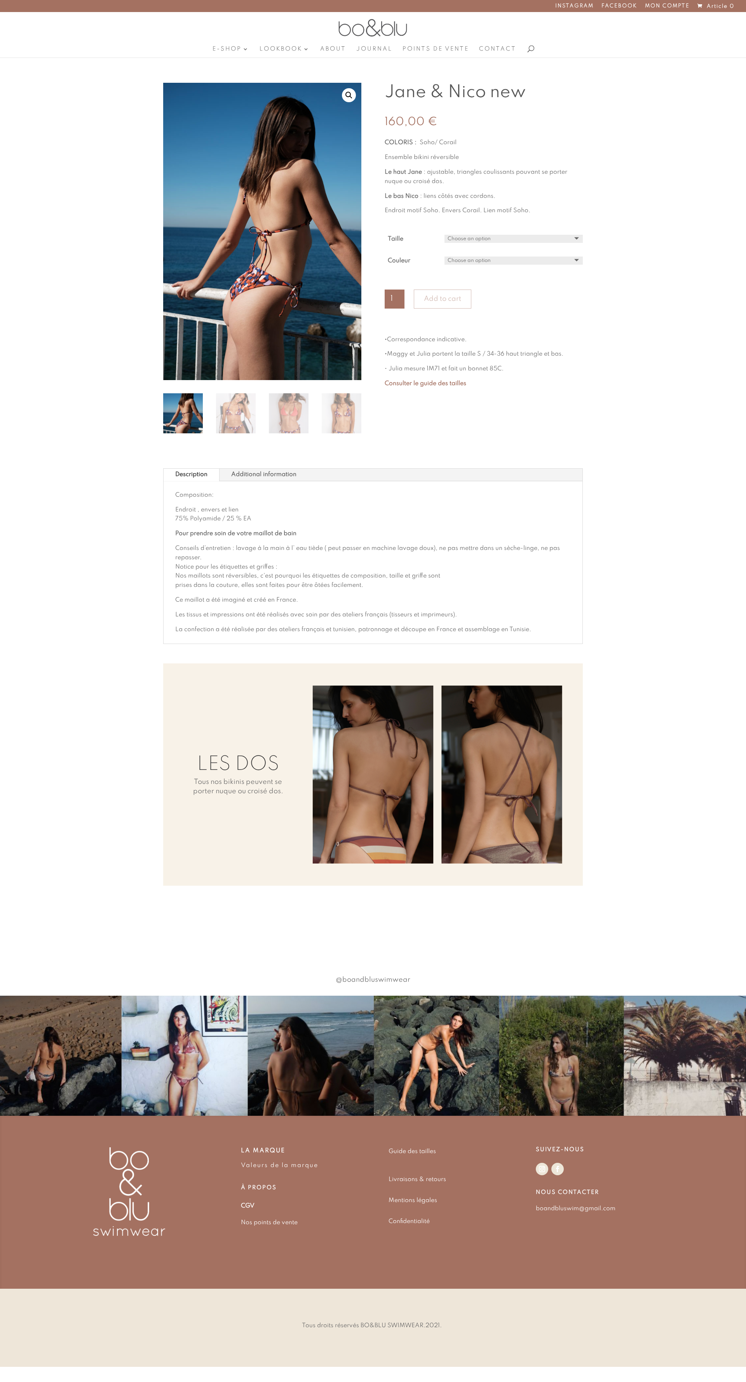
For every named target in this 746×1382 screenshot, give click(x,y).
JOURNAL (374, 49)
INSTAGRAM (574, 6)
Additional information (263, 474)
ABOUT (333, 49)
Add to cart (442, 298)
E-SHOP (227, 49)
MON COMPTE (667, 6)
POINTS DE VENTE (436, 49)
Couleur (399, 261)
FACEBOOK (619, 6)
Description (191, 474)
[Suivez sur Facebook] (557, 1169)
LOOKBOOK (281, 49)
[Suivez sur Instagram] (542, 1169)
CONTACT (497, 49)
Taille (395, 239)
